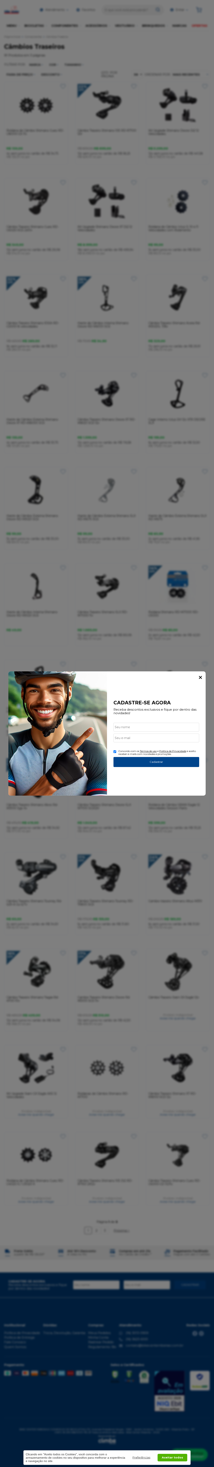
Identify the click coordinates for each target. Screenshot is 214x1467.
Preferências (141, 1457)
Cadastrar (156, 761)
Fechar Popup (200, 677)
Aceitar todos (172, 1457)
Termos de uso (148, 751)
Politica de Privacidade (172, 751)
